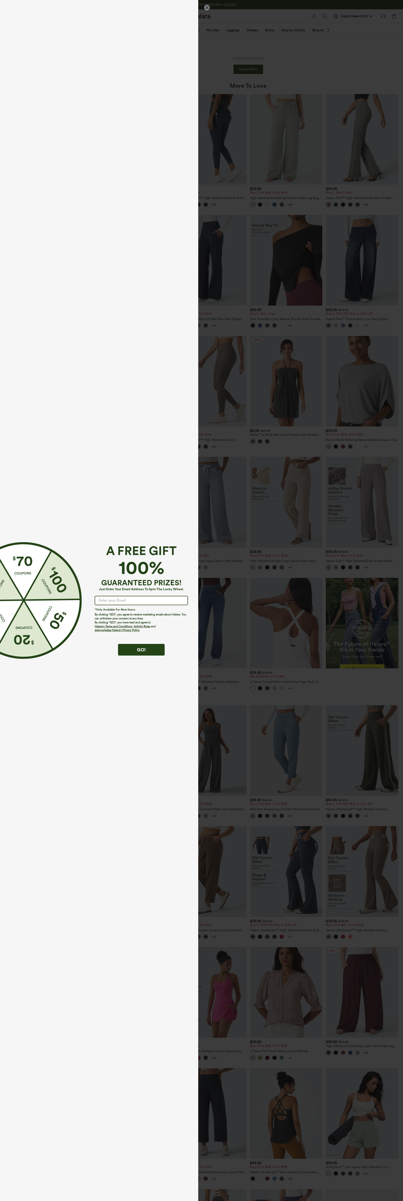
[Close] (207, 7)
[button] (22, 600)
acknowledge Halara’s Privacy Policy (117, 630)
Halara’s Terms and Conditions (113, 626)
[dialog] (201, 600)
